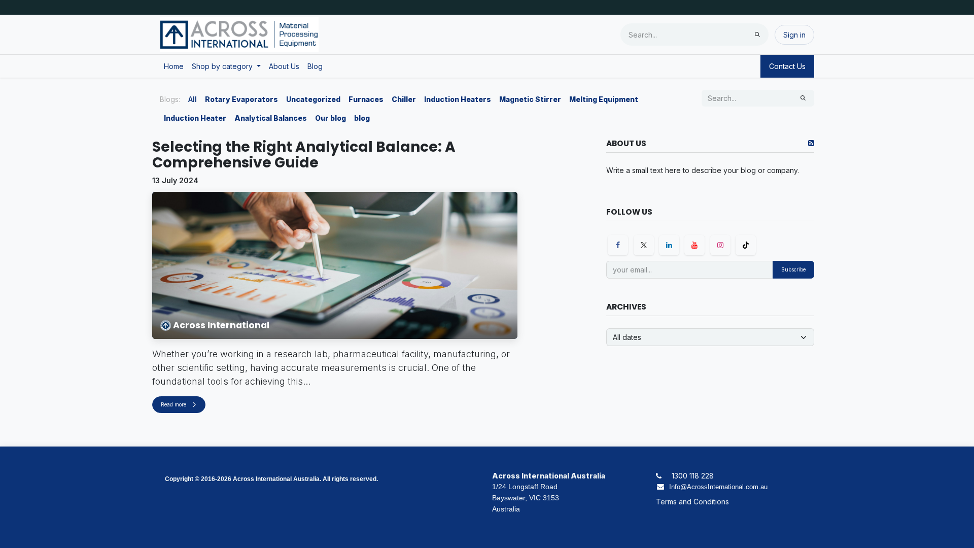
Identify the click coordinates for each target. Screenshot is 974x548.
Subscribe (793, 269)
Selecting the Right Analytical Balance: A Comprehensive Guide (304, 155)
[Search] (757, 34)
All (192, 99)
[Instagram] (720, 245)
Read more (174, 404)
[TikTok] (746, 245)
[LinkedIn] (669, 245)
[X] (644, 245)
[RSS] (811, 143)
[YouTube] (694, 245)
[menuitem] (174, 66)
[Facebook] (618, 245)
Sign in (794, 34)
